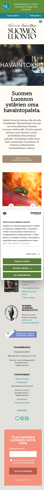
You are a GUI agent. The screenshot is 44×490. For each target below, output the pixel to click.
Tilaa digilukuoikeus (30, 287)
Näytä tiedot (31, 254)
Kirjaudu (22, 410)
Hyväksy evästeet (22, 261)
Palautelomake (21, 378)
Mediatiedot (22, 399)
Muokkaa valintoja (20, 268)
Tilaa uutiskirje (28, 297)
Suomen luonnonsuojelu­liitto (30, 321)
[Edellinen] (11, 206)
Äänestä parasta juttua (29, 292)
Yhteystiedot (21, 382)
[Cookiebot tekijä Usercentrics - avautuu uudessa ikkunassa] (31, 213)
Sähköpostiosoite (17, 448)
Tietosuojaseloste (22, 402)
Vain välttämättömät (22, 275)
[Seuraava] (33, 206)
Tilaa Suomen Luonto (28, 283)
